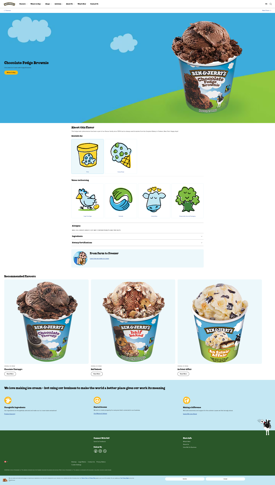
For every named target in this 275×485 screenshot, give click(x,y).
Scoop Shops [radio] (121, 172)
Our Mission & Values (100, 413)
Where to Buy (36, 4)
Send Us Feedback (100, 441)
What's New (82, 4)
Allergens (76, 226)
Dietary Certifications (82, 243)
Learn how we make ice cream (99, 258)
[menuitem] (22, 4)
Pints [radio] (87, 172)
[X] (105, 451)
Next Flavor (266, 10)
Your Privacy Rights (124, 478)
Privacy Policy (93, 478)
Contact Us (94, 4)
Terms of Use (84, 478)
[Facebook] (96, 451)
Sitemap (73, 462)
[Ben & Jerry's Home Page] (9, 4)
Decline (185, 479)
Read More (10, 374)
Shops (47, 4)
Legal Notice (82, 462)
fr (266, 4)
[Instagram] (100, 451)
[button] (6, 461)
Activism (58, 4)
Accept (225, 479)
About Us (69, 4)
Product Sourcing (9, 414)
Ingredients (77, 236)
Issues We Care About (190, 414)
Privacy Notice (101, 462)
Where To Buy (11, 72)
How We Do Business (189, 447)
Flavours (22, 4)
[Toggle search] (271, 4)
